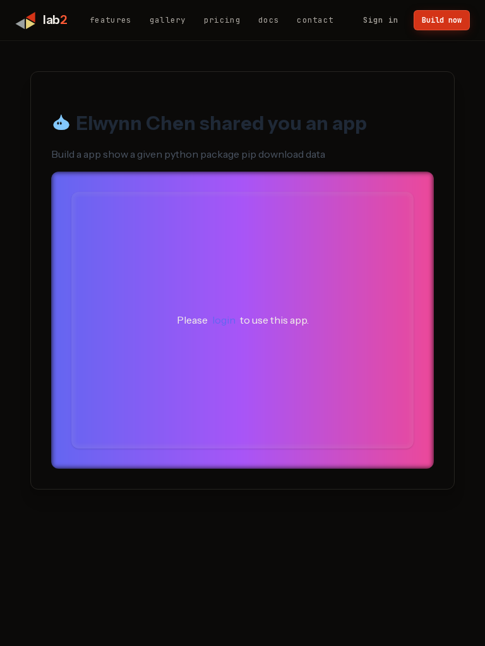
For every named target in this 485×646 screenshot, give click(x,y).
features (111, 20)
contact (315, 20)
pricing (222, 20)
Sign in (380, 20)
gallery (168, 20)
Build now (442, 20)
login (224, 320)
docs (268, 20)
